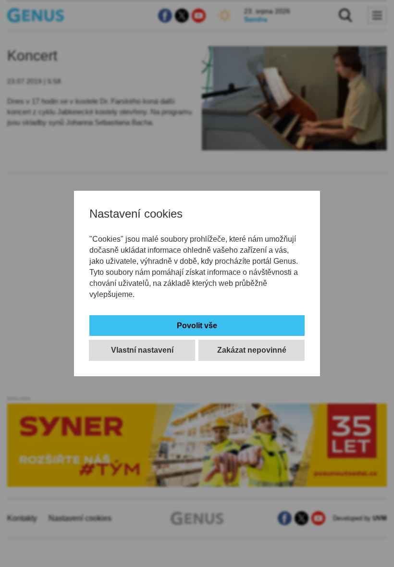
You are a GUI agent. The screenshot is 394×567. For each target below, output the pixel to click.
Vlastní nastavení (142, 350)
